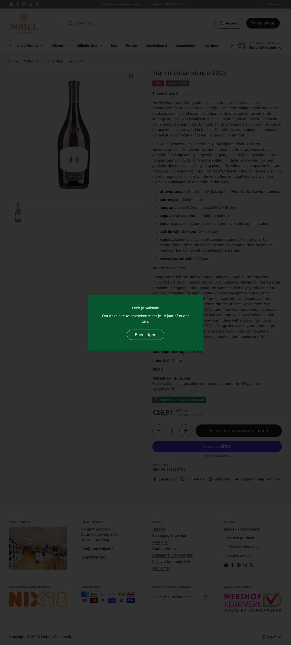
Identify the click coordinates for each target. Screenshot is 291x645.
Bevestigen (145, 334)
